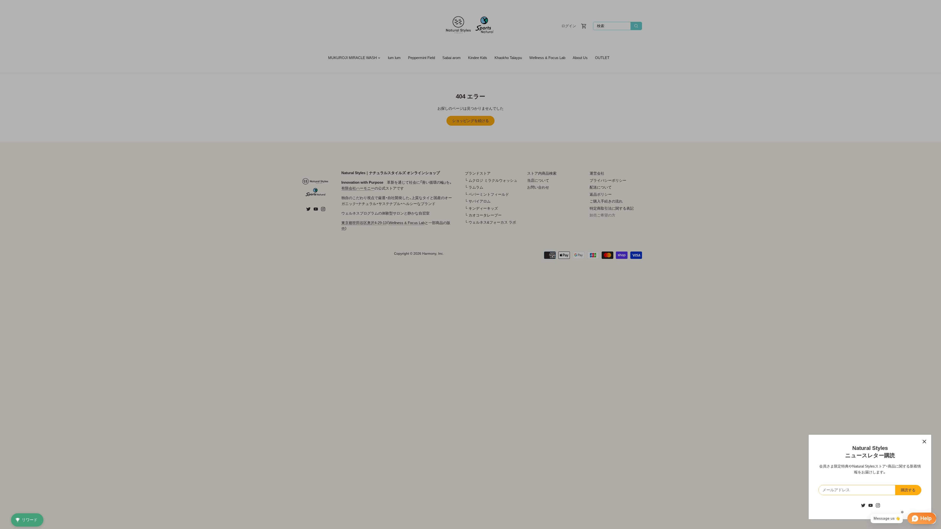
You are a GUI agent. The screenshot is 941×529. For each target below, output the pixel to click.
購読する (908, 490)
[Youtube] (870, 505)
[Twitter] (863, 505)
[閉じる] (924, 441)
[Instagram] (878, 505)
